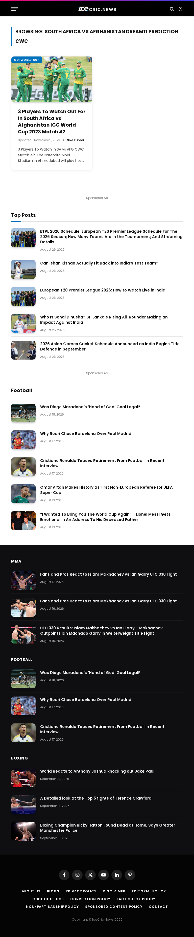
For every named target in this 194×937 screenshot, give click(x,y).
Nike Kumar (75, 140)
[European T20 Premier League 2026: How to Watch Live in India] (23, 296)
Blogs (53, 891)
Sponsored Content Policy (113, 906)
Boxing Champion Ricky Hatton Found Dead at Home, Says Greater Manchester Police (107, 828)
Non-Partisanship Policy (52, 906)
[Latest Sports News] (97, 9)
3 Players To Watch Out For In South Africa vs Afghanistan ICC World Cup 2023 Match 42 (51, 121)
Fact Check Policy (136, 899)
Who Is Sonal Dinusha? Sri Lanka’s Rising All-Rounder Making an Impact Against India (104, 319)
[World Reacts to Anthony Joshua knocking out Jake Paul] (23, 777)
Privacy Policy (81, 891)
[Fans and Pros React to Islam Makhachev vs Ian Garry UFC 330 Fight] (23, 580)
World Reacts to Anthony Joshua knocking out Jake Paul (97, 771)
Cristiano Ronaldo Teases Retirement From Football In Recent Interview (102, 463)
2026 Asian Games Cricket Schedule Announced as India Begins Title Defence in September (110, 346)
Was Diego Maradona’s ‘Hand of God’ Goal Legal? (90, 406)
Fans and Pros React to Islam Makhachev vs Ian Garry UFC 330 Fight (108, 574)
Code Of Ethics (48, 899)
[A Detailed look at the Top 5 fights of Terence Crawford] (23, 804)
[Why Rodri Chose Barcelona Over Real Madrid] (23, 439)
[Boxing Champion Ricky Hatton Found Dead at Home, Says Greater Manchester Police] (23, 831)
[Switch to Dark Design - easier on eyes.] (180, 9)
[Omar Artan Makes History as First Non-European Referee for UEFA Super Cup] (23, 493)
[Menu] (14, 9)
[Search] (172, 9)
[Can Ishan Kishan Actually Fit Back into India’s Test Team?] (23, 269)
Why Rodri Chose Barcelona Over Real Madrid (85, 433)
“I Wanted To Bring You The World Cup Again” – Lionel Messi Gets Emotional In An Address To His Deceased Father (105, 517)
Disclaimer (114, 891)
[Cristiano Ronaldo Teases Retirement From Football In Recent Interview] (23, 466)
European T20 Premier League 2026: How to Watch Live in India (102, 290)
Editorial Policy (149, 891)
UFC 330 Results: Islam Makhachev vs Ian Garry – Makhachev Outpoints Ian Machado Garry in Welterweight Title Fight (101, 630)
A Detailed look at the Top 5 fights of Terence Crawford (96, 798)
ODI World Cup (26, 60)
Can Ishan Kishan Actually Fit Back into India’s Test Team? (99, 263)
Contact (158, 906)
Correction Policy (90, 899)
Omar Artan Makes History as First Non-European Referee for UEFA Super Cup (106, 490)
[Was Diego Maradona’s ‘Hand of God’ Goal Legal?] (23, 413)
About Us (31, 891)
